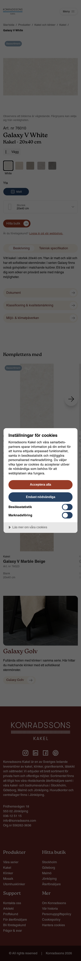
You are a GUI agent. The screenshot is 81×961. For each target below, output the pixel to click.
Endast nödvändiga (40, 497)
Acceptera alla (40, 484)
